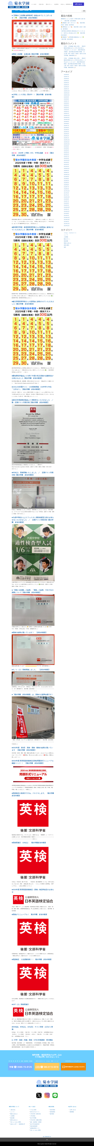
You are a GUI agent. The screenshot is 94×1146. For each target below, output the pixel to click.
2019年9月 (66, 176)
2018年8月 (66, 184)
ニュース (66, 234)
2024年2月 (66, 135)
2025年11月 (66, 93)
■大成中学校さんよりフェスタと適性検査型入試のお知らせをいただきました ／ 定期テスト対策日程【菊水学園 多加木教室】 (33, 520)
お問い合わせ (73, 1109)
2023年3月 (66, 152)
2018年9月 (66, 182)
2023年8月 (66, 148)
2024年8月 (66, 123)
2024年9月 (66, 121)
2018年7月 (66, 186)
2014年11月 (66, 211)
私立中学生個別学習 (34, 1124)
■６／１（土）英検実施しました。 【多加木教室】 (31, 670)
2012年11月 (66, 225)
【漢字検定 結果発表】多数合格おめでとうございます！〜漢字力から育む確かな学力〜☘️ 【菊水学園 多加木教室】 (73, 33)
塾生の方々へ (49, 4)
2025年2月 (66, 111)
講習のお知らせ (13, 1120)
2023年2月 (66, 154)
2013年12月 (66, 217)
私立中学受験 (33, 1118)
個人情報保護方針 (47, 1136)
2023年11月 (66, 142)
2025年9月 (66, 97)
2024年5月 (66, 129)
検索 (84, 10)
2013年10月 (66, 219)
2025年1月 (66, 113)
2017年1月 (66, 195)
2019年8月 (66, 178)
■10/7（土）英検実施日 (21, 1004)
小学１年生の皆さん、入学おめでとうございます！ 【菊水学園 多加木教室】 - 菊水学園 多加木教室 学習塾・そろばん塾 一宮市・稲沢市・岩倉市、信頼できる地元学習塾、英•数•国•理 (75, 51)
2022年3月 (66, 158)
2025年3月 (66, 109)
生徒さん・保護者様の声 (66, 4)
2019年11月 (66, 174)
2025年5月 (66, 105)
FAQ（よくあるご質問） (16, 1122)
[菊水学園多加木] (18, 4)
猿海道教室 (52, 1111)
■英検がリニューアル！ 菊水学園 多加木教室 (30, 914)
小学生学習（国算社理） (35, 1113)
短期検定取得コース (34, 1128)
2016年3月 (66, 205)
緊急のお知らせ (67, 243)
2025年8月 (66, 99)
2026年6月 (66, 78)
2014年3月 (66, 215)
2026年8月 (66, 74)
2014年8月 (66, 213)
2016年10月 (66, 197)
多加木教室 (52, 1109)
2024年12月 (66, 115)
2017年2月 (66, 193)
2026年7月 (66, 76)
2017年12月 (66, 191)
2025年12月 (66, 90)
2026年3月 (66, 84)
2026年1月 (66, 88)
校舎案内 (56, 4)
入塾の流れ (41, 4)
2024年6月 (66, 127)
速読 (65, 247)
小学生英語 (32, 1115)
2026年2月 (66, 86)
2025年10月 (66, 95)
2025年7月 (66, 101)
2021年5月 (66, 162)
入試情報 (66, 237)
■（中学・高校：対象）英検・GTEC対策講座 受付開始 (32, 1040)
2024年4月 (66, 131)
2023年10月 (66, 144)
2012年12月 (66, 223)
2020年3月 (66, 170)
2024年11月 (66, 117)
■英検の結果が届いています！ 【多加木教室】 (29, 632)
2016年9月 (66, 199)
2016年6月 (66, 203)
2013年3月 (66, 221)
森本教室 (52, 1113)
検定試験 (66, 241)
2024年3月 (66, 133)
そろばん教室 (33, 1109)
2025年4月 (66, 107)
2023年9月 (66, 146)
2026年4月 (66, 82)
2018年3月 (66, 188)
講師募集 (72, 1111)
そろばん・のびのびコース (70, 232)
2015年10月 (66, 207)
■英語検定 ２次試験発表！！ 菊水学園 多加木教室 (31, 959)
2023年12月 (66, 139)
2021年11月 (66, 160)
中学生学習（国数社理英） (36, 1120)
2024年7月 (66, 125)
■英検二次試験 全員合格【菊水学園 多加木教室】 (31, 54)
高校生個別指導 (33, 1126)
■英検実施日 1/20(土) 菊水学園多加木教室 (29, 843)
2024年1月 (66, 137)
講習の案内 (66, 245)
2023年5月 (66, 150)
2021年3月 (66, 164)
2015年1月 (66, 209)
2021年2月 (66, 166)
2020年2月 (66, 172)
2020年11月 (66, 168)
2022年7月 (66, 156)
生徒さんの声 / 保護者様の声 (17, 1124)
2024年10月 (66, 119)
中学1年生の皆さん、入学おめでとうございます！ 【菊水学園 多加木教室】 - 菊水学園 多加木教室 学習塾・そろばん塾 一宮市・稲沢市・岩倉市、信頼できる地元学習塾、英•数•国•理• (75, 63)
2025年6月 (66, 103)
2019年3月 (66, 180)
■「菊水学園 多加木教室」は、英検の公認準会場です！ (32, 694)
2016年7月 (66, 201)
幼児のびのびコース (34, 1111)
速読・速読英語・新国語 (35, 1122)
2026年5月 (66, 80)
